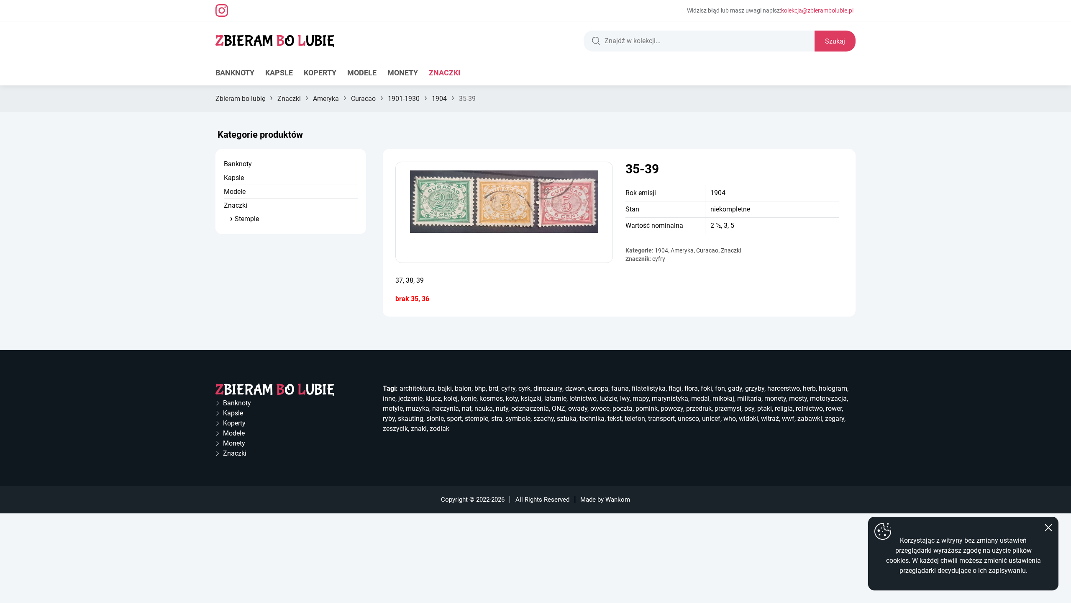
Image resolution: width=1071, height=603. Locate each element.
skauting (410, 419)
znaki (419, 429)
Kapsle (279, 72)
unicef (711, 419)
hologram (833, 388)
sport (454, 419)
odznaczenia (530, 408)
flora (691, 388)
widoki (748, 419)
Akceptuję (1048, 527)
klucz (433, 398)
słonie (435, 419)
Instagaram (221, 10)
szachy (543, 419)
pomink (646, 408)
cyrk (524, 388)
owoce (600, 408)
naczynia (445, 408)
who (729, 419)
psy (749, 408)
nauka (483, 408)
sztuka (566, 419)
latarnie (555, 398)
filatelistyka (649, 388)
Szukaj (835, 41)
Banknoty (234, 72)
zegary (834, 419)
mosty (798, 398)
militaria (749, 398)
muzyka (417, 408)
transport (661, 419)
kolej (451, 398)
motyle (393, 408)
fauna (620, 388)
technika (592, 419)
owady (577, 408)
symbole (517, 419)
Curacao (363, 99)
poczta (622, 408)
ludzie (608, 398)
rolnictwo (809, 408)
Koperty (320, 72)
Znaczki (444, 72)
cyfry (658, 258)
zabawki (809, 419)
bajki (445, 388)
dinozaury (547, 388)
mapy (641, 398)
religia (784, 408)
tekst (614, 419)
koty (512, 398)
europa (598, 388)
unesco (688, 419)
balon (463, 388)
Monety (402, 72)
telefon (635, 419)
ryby (389, 419)
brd (493, 388)
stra (496, 419)
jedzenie (410, 398)
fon (720, 388)
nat (466, 408)
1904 (439, 99)
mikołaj (723, 398)
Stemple (247, 219)
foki (706, 388)
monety (775, 398)
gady (735, 388)
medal (700, 398)
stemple (476, 419)
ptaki (764, 408)
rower (834, 408)
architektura (417, 388)
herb (809, 388)
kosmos (491, 398)
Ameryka (326, 99)
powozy (672, 408)
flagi (675, 388)
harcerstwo (783, 388)
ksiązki (531, 398)
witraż (770, 419)
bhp (480, 388)
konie (469, 398)
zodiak (439, 429)
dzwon (575, 388)
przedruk (699, 408)
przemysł (728, 408)
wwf (788, 419)
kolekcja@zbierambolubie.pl (817, 10)
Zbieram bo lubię (240, 99)
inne (389, 398)
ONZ (558, 408)
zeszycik (395, 429)
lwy (625, 398)
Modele (362, 72)
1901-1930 (404, 99)
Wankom (617, 499)
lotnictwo (583, 398)
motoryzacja (828, 398)
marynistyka (670, 398)
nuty (502, 408)
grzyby (754, 388)
